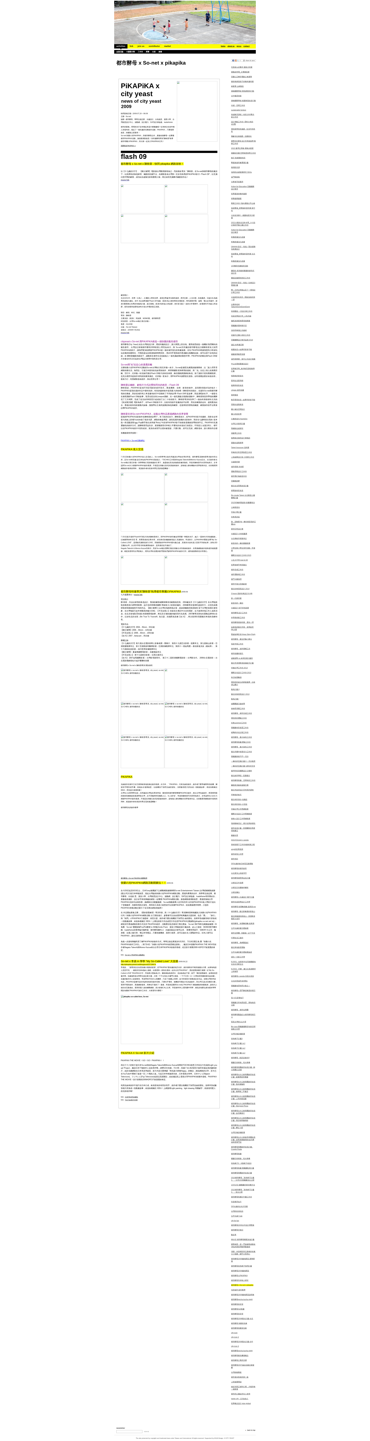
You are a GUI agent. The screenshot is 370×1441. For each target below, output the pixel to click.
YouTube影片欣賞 (131, 1100)
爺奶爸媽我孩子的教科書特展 (242, 82)
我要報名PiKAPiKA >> (128, 146)
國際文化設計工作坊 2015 (241, 555)
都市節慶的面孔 (237, 653)
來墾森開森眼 (236, 199)
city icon (234, 1333)
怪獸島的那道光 (237, 376)
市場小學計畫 (236, 512)
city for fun (235, 1221)
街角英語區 (235, 517)
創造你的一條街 (237, 603)
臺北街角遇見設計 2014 (240, 589)
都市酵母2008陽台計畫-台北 (242, 1319)
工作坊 (140, 52)
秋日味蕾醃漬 (236, 677)
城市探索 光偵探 (237, 467)
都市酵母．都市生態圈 (239, 1010)
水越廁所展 (235, 462)
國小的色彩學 (236, 414)
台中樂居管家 (236, 96)
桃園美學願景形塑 (238, 354)
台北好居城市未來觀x (239, 981)
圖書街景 (234, 835)
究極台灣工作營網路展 (239, 809)
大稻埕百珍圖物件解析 (239, 888)
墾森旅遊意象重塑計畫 (239, 163)
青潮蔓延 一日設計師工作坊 (241, 311)
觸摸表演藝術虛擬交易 (239, 785)
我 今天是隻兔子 (237, 998)
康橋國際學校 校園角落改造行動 (243, 101)
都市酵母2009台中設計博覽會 (242, 1225)
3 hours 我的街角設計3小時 (241, 594)
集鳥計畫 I (235, 699)
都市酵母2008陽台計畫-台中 (242, 1342)
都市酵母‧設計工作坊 (239, 613)
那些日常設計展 (237, 529)
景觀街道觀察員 (237, 405)
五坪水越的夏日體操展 (239, 928)
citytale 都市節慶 (237, 390)
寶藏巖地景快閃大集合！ (240, 986)
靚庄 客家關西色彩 (238, 158)
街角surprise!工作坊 (239, 723)
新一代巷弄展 (236, 598)
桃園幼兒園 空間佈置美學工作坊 (243, 153)
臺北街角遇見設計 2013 (240, 694)
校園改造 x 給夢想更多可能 (241, 349)
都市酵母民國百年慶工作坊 (241, 1197)
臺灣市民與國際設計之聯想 (241, 771)
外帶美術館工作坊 (238, 618)
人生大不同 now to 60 (239, 560)
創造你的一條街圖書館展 (240, 543)
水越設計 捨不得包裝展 (240, 608)
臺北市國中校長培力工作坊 (241, 752)
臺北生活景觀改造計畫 (239, 486)
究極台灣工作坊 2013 (239, 668)
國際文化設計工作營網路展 (241, 814)
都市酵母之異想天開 (239, 1360)
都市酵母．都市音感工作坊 (241, 713)
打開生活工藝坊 (237, 938)
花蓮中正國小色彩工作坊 (240, 335)
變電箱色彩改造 (237, 491)
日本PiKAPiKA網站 (131, 1097)
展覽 (147, 52)
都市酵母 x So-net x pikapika (242, 1285)
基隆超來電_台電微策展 (240, 72)
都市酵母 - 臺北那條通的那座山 (243, 911)
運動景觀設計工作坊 (239, 471)
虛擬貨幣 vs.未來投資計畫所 (242, 658)
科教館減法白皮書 (238, 237)
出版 (154, 52)
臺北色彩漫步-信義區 (239, 799)
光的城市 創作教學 (238, 1290)
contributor (154, 46)
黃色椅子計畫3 (237, 1039)
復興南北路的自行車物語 (240, 438)
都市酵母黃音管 (237, 1304)
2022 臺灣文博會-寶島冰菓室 (242, 148)
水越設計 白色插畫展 (239, 534)
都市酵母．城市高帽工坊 (240, 649)
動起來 (233, 1235)
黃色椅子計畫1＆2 (238, 1043)
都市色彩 (234, 859)
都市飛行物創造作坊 (239, 476)
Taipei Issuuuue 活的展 (240, 448)
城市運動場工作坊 (238, 574)
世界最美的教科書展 (239, 194)
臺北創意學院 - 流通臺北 (240, 776)
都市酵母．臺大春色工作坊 (241, 737)
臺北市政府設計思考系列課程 (242, 790)
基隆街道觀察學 (237, 443)
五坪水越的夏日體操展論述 (241, 952)
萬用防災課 (235, 167)
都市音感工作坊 (237, 570)
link (131, 46)
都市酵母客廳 (236, 1154)
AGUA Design (218, 1438)
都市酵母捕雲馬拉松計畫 (240, 878)
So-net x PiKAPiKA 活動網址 (135, 955)
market (167, 46)
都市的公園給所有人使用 (240, 1394)
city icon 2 (235, 1337)
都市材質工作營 (237, 854)
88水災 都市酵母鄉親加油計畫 (242, 1240)
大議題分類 (130, 52)
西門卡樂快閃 (236, 579)
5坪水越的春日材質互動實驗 (242, 864)
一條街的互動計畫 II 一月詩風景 (243, 761)
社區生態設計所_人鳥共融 (241, 316)
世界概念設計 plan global (241, 1403)
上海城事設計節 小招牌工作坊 (242, 457)
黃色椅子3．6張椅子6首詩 (241, 1163)
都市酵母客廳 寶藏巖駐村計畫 (242, 1168)
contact (246, 46)
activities (120, 46)
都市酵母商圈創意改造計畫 (241, 1173)
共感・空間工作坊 (238, 105)
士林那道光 (235, 507)
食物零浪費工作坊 (238, 709)
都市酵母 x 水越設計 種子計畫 (242, 897)
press (239, 46)
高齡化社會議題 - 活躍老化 (241, 136)
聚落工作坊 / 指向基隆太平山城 (243, 203)
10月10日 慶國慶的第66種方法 (243, 1185)
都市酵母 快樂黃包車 (239, 1323)
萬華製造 (234, 395)
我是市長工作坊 (237, 644)
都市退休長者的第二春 (239, 1377)
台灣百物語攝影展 (238, 1034)
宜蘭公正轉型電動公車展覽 (241, 77)
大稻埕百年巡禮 (237, 883)
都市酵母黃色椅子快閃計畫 (241, 1266)
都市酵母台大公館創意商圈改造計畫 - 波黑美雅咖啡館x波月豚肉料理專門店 (243, 1139)
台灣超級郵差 (236, 1372)
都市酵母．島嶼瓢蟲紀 (239, 943)
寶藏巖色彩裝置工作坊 (239, 728)
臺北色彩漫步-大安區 (239, 804)
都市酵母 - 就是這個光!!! (240, 1058)
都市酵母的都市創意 (239, 868)
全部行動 (119, 52)
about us (231, 46)
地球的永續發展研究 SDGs (241, 172)
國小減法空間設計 (238, 409)
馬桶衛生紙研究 (237, 428)
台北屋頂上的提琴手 (239, 873)
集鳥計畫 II (235, 689)
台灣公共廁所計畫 (238, 424)
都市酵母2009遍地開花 (240, 1271)
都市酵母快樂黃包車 (239, 1328)
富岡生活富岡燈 (237, 381)
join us (141, 46)
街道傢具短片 (236, 1202)
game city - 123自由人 (239, 1399)
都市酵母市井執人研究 (239, 1280)
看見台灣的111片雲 (238, 1022)
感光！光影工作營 (238, 957)
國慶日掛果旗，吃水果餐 (240, 1063)
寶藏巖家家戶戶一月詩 (239, 756)
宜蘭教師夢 (235, 481)
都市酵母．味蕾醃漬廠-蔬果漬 (242, 923)
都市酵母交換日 (237, 1230)
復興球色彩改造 (237, 385)
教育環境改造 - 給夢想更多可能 (243, 400)
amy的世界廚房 (237, 849)
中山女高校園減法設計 (239, 364)
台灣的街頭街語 (237, 1211)
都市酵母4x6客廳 (237, 1309)
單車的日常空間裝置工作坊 (241, 452)
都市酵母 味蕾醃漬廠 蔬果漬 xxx (243, 907)
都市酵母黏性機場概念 (239, 1356)
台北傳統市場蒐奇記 (239, 538)
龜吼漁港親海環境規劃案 (240, 321)
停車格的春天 (236, 795)
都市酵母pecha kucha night (241, 1299)
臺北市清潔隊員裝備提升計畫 (242, 663)
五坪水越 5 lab (236, 1216)
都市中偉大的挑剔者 (239, 584)
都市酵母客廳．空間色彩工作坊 (243, 780)
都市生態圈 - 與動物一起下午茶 (243, 933)
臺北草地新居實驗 (238, 947)
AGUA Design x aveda (240, 840)
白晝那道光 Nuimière (239, 419)
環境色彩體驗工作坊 (239, 718)
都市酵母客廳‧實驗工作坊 (241, 742)
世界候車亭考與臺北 (239, 565)
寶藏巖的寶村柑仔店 (239, 326)
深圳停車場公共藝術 (239, 330)
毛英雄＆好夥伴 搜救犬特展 (241, 67)
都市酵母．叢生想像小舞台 (241, 639)
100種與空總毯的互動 (239, 266)
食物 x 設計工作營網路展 (240, 819)
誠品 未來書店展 (237, 345)
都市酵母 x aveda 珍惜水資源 (242, 976)
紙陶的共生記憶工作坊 (239, 732)
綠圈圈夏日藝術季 (238, 704)
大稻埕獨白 (235, 892)
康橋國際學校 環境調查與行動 (242, 91)
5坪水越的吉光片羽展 (239, 1206)
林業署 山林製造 (237, 86)
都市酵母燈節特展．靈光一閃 (242, 622)
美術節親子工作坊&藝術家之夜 (243, 845)
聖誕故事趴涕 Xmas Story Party (243, 634)
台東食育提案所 (237, 182)
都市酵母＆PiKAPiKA (239, 1276)
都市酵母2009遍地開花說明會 (242, 1295)
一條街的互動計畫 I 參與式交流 (243, 766)
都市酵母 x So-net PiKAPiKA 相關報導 (134, 878)
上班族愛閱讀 (236, 1382)
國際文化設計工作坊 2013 (241, 673)
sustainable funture (238, 110)
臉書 (160, 52)
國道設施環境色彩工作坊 (240, 278)
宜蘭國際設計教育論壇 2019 (242, 340)
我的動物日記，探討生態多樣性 (243, 823)
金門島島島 (235, 177)
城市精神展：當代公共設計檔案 (243, 359)
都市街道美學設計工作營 (240, 902)
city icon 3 (235, 1346)
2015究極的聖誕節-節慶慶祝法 (243, 503)
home (223, 46)
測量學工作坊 (236, 433)
